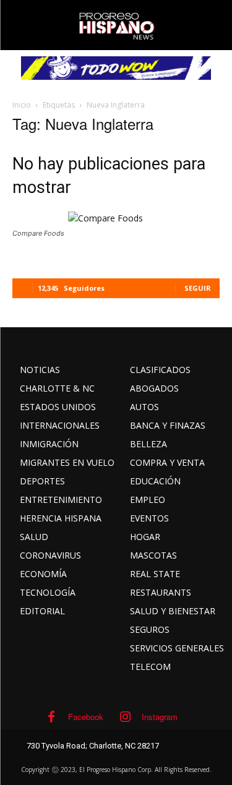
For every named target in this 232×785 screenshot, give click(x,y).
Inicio (21, 105)
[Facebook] (51, 717)
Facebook (85, 717)
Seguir (197, 288)
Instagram (160, 717)
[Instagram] (125, 717)
